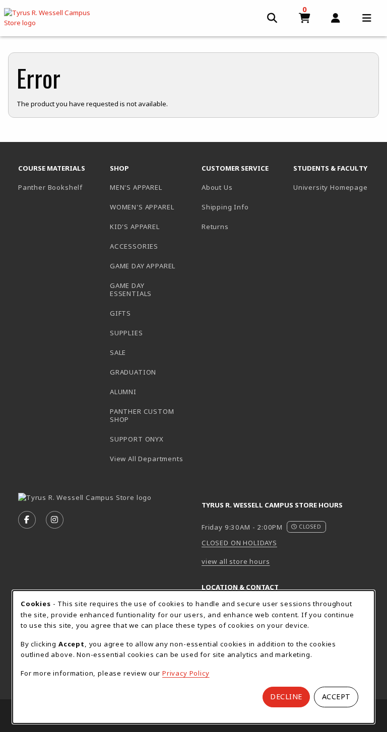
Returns (215, 226)
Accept (336, 696)
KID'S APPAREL (135, 226)
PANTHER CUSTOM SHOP (142, 415)
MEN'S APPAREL (136, 187)
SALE (118, 352)
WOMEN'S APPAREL (142, 206)
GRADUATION (133, 372)
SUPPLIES (126, 332)
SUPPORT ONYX (137, 439)
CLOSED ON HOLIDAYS (239, 542)
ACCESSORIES (134, 246)
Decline (286, 696)
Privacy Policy (186, 673)
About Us (217, 187)
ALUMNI (123, 391)
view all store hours (236, 561)
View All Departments (146, 458)
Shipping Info (225, 206)
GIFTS (120, 313)
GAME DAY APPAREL (142, 265)
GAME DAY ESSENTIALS (131, 290)
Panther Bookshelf (60, 187)
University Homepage (335, 187)
